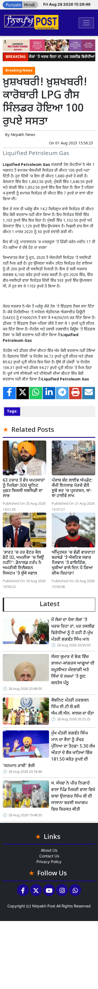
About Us (49, 850)
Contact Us (49, 856)
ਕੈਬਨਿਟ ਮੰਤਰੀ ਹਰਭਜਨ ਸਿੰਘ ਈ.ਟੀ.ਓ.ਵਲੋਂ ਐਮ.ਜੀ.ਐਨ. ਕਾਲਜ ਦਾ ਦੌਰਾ (72, 707)
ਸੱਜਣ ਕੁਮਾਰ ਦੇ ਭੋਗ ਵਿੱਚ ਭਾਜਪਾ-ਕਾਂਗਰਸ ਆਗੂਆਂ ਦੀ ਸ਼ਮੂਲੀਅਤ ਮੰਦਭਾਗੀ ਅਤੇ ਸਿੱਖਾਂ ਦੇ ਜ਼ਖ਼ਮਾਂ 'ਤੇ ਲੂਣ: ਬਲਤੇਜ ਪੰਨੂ (72, 670)
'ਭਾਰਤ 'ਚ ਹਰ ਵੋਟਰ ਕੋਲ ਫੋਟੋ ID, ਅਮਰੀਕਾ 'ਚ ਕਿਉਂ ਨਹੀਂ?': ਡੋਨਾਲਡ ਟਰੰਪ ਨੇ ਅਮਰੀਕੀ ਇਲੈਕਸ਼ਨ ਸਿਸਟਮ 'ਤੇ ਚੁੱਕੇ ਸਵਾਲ (23, 563)
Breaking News (18, 71)
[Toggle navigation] (86, 22)
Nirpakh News (23, 135)
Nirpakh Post (43, 906)
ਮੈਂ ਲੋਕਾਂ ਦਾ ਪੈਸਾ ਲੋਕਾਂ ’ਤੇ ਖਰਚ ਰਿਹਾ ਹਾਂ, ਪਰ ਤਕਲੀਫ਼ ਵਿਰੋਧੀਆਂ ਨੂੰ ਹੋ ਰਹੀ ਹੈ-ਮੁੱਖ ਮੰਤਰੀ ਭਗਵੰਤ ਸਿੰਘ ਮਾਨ (72, 630)
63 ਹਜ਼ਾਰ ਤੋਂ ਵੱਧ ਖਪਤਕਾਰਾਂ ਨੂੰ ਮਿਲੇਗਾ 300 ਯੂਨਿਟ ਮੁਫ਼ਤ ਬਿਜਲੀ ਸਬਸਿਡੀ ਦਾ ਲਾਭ (24, 488)
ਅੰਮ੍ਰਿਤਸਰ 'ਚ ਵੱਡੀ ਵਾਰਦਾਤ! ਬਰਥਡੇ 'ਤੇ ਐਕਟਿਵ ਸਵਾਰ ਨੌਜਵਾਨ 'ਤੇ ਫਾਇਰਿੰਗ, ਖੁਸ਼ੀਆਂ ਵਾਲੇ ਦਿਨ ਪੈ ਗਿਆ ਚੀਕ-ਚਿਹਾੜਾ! (73, 563)
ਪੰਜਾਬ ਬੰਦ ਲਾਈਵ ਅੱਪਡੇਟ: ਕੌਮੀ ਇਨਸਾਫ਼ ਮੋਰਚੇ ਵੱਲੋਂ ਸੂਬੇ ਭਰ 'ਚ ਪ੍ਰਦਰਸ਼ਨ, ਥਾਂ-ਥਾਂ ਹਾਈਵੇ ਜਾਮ (72, 488)
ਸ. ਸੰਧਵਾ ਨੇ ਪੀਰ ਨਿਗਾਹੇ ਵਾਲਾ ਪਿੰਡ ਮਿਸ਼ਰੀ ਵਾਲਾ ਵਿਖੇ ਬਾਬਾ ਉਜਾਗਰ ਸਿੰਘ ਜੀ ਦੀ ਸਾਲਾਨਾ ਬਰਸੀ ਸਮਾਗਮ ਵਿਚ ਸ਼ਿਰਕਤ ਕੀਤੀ (73, 797)
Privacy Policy (49, 861)
